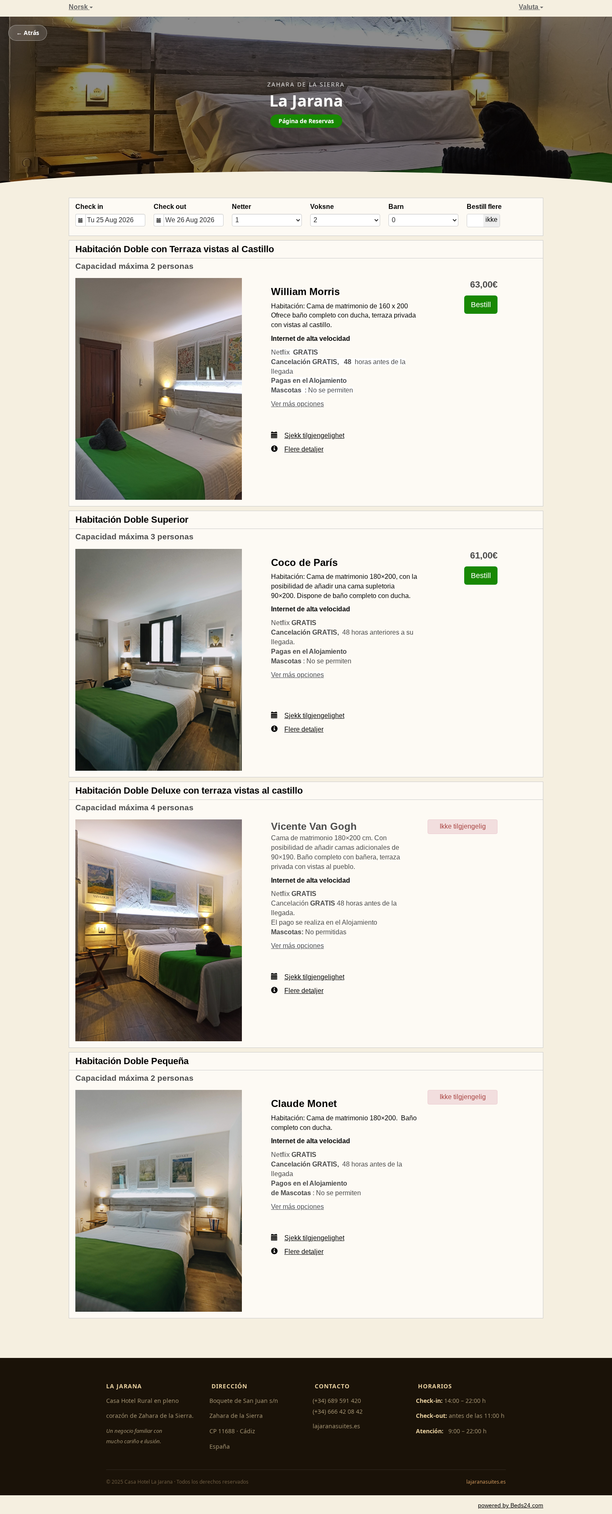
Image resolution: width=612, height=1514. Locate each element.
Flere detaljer (303, 449)
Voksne (322, 206)
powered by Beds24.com (510, 1505)
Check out (170, 206)
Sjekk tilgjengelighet (314, 435)
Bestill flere (484, 206)
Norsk (79, 6)
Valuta (529, 6)
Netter (241, 206)
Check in (89, 206)
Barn (396, 206)
